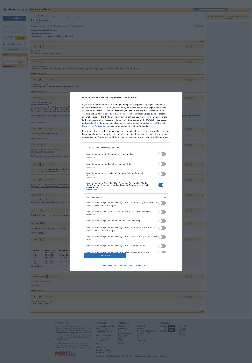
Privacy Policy (142, 265)
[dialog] (126, 181)
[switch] (162, 154)
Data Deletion (109, 265)
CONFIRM (105, 255)
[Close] (176, 98)
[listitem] (126, 147)
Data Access (126, 265)
